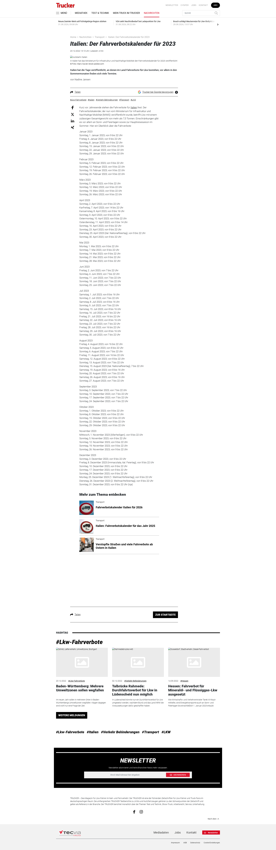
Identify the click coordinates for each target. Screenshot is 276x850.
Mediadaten (161, 832)
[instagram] (141, 811)
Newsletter (172, 5)
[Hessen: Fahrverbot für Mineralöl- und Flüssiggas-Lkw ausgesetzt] (194, 662)
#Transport (150, 732)
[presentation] (218, 24)
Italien (134, 107)
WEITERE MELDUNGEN (71, 715)
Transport (100, 37)
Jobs (193, 5)
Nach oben (212, 819)
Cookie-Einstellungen (212, 843)
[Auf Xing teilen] (72, 127)
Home (73, 37)
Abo (215, 5)
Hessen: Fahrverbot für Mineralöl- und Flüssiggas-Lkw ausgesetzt (192, 690)
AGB (185, 843)
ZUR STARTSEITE (165, 614)
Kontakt (203, 5)
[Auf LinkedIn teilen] (72, 121)
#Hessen (184, 681)
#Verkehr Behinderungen (135, 681)
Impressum (175, 843)
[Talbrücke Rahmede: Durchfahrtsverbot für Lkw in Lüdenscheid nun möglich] (138, 662)
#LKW (166, 732)
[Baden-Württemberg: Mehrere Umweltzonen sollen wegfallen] (82, 662)
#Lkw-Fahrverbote (79, 642)
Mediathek (81, 13)
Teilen (78, 92)
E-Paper (185, 5)
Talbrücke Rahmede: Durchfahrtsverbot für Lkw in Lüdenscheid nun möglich (134, 690)
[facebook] (134, 812)
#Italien (92, 732)
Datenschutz (195, 843)
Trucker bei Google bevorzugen (158, 92)
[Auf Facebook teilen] (72, 107)
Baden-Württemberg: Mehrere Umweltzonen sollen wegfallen (80, 688)
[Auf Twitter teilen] (72, 114)
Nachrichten (151, 13)
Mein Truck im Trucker (126, 13)
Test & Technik (100, 13)
